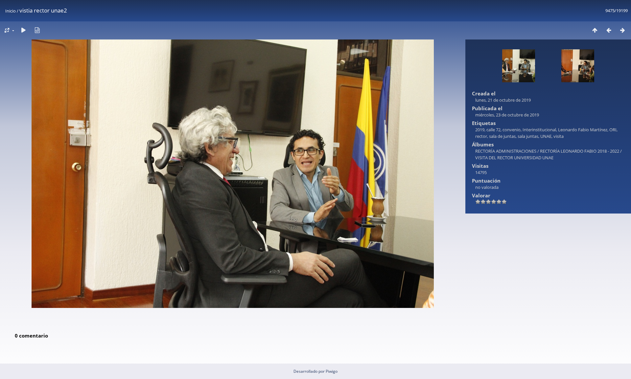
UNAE (545, 136)
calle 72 (493, 130)
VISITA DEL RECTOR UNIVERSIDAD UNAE (514, 158)
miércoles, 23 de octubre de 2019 (507, 115)
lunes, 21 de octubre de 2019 (503, 100)
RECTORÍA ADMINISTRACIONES (505, 151)
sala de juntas (502, 136)
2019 (479, 130)
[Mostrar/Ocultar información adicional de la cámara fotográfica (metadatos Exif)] (37, 30)
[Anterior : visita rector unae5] (609, 30)
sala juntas (528, 136)
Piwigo (332, 371)
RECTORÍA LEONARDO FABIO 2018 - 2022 (579, 151)
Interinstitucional (539, 130)
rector (481, 136)
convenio (511, 130)
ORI (613, 130)
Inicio (10, 11)
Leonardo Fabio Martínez (582, 130)
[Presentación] (23, 30)
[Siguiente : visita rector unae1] (622, 30)
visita (558, 136)
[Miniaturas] (595, 30)
